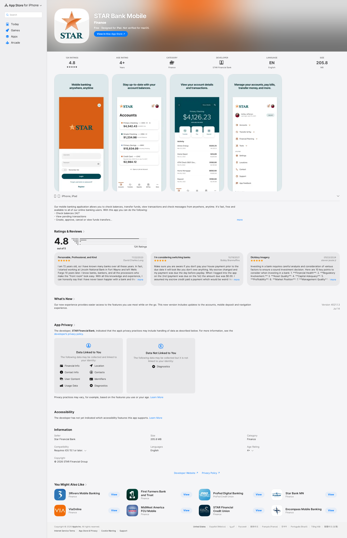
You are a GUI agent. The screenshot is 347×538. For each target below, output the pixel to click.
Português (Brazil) (299, 527)
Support (123, 531)
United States (199, 527)
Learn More (156, 397)
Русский (242, 527)
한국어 (284, 527)
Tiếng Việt (315, 527)
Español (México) (217, 527)
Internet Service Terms (64, 531)
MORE (140, 279)
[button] (23, 24)
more (240, 219)
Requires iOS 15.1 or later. (68, 450)
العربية (232, 527)
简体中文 (254, 527)
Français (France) (270, 527)
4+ (248, 450)
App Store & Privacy (88, 531)
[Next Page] (343, 269)
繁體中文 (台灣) (331, 527)
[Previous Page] (50, 269)
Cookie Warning (108, 531)
